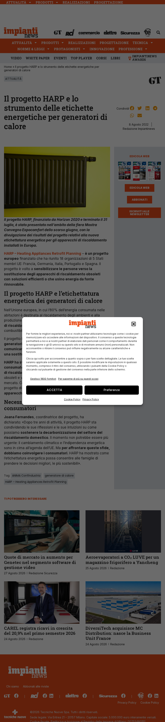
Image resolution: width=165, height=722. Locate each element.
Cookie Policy (72, 399)
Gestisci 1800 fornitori (43, 378)
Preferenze (112, 390)
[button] (134, 324)
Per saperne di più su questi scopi (78, 378)
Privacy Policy (90, 399)
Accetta (54, 390)
